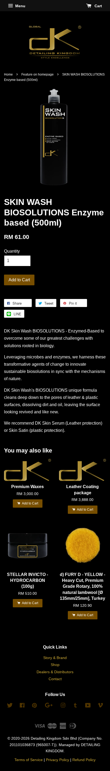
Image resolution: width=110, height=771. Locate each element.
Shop (55, 665)
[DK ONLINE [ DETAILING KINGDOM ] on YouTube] (88, 706)
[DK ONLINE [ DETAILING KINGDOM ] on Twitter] (10, 706)
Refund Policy (84, 760)
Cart (97, 6)
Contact (55, 679)
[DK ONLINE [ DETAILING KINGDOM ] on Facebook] (22, 706)
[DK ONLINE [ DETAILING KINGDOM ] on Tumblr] (75, 706)
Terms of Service (28, 760)
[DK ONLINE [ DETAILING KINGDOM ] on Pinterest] (34, 706)
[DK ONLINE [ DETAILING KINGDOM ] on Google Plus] (49, 706)
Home (8, 74)
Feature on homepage (37, 74)
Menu (19, 6)
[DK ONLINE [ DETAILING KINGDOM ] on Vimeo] (100, 706)
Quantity (12, 251)
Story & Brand (55, 658)
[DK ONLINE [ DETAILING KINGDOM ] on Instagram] (63, 706)
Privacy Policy (57, 760)
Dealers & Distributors (55, 672)
